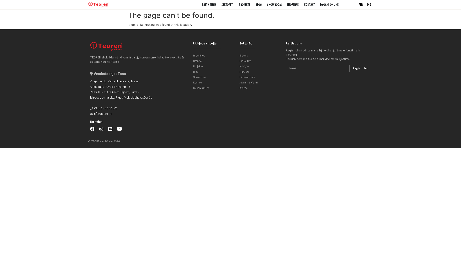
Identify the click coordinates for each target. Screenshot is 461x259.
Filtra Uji (244, 71)
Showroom (199, 77)
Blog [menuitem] (259, 4)
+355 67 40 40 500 (106, 108)
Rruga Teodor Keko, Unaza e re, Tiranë (114, 81)
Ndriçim (244, 66)
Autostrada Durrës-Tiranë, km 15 (110, 86)
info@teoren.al (103, 113)
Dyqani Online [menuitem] (329, 4)
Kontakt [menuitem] (309, 4)
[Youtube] (119, 129)
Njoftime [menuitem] (293, 4)
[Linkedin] (110, 129)
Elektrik (244, 55)
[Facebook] (92, 129)
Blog (195, 71)
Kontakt (197, 82)
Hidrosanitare (247, 77)
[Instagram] (101, 129)
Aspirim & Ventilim (250, 82)
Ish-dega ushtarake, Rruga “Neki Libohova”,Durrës (121, 97)
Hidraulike (245, 60)
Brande (197, 60)
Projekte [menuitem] (244, 4)
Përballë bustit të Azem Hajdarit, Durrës (114, 92)
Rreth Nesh (199, 55)
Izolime (244, 87)
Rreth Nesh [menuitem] (209, 4)
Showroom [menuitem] (274, 4)
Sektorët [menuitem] (227, 4)
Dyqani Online (201, 87)
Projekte (198, 66)
